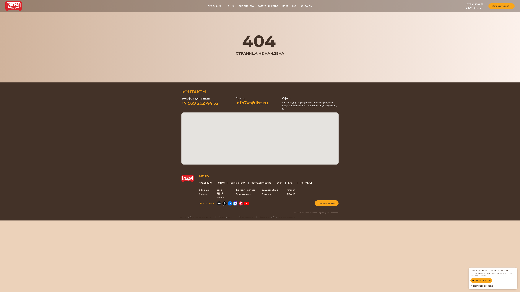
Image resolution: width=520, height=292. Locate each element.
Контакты (306, 183)
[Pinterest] (241, 203)
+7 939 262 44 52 (474, 4)
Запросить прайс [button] (326, 203)
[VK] (230, 203)
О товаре (203, 194)
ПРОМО (291, 194)
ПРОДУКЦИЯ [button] (215, 6)
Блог (279, 183)
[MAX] (235, 203)
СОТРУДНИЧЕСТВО (268, 6)
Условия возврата (246, 217)
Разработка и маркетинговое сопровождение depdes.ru (316, 213)
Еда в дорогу (220, 195)
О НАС (231, 6)
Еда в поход (220, 191)
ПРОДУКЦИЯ (205, 183)
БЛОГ (285, 6)
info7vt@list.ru (473, 8)
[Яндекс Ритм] (224, 203)
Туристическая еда (245, 190)
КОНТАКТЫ (306, 6)
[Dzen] (219, 203)
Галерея (291, 190)
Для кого (266, 194)
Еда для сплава (243, 194)
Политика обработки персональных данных (195, 217)
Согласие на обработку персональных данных (277, 217)
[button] (501, 6)
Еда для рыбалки (270, 190)
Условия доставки (226, 217)
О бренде (204, 190)
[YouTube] (246, 203)
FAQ (294, 6)
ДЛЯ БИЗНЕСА (246, 6)
